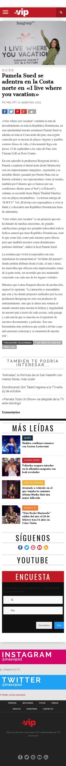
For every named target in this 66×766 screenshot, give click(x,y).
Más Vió (17, 709)
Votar (59, 625)
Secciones (28, 703)
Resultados (44, 625)
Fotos (42, 703)
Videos (54, 703)
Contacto (48, 709)
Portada (12, 703)
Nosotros (32, 709)
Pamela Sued (9, 346)
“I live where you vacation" (48, 342)
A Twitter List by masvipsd (12, 695)
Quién (8, 70)
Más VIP (11, 102)
